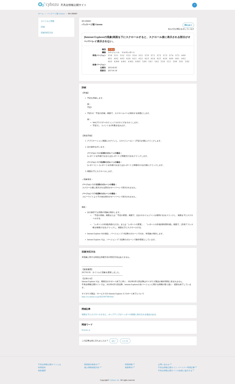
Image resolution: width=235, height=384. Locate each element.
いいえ (125, 341)
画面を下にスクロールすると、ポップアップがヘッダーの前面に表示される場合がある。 (120, 314)
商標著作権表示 (91, 364)
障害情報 (129, 364)
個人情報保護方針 (91, 367)
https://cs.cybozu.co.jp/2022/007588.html (98, 297)
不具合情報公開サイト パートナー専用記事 (176, 367)
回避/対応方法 (47, 33)
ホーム (41, 14)
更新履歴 (42, 371)
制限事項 (129, 367)
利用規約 (42, 367)
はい (114, 341)
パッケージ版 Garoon (56, 14)
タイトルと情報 (47, 21)
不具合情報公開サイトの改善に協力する (175, 371)
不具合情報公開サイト (73, 5)
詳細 (43, 27)
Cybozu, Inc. (115, 380)
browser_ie (86, 330)
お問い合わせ (163, 364)
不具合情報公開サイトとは (49, 364)
